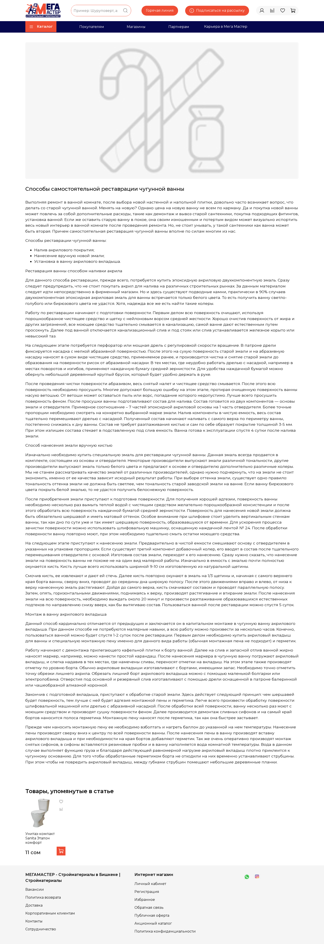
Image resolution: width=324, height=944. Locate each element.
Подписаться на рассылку (220, 10)
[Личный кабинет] (261, 10)
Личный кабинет (150, 884)
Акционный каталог (153, 923)
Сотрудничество (40, 929)
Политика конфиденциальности (165, 931)
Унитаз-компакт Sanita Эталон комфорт (40, 838)
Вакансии (34, 889)
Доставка (34, 905)
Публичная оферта (151, 915)
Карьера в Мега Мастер (225, 26)
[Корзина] (292, 10)
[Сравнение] (272, 10)
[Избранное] (282, 10)
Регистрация (146, 892)
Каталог (45, 26)
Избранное (144, 900)
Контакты (34, 921)
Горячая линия (160, 10)
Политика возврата (43, 897)
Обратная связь (149, 907)
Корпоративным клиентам (50, 913)
